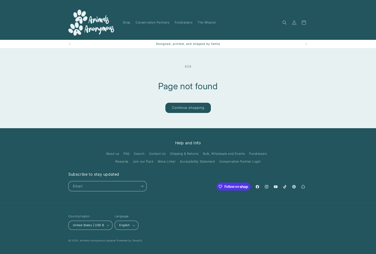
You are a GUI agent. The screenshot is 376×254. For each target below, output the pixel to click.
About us (112, 153)
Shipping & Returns (184, 153)
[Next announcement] (306, 44)
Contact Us (157, 153)
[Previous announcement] (70, 44)
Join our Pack (143, 161)
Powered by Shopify (129, 240)
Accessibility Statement (197, 161)
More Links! (167, 161)
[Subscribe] (141, 186)
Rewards (121, 161)
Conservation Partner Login (240, 161)
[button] (284, 22)
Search (139, 153)
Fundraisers (258, 153)
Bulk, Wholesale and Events (224, 153)
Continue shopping (188, 108)
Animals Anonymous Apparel (98, 240)
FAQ (126, 153)
